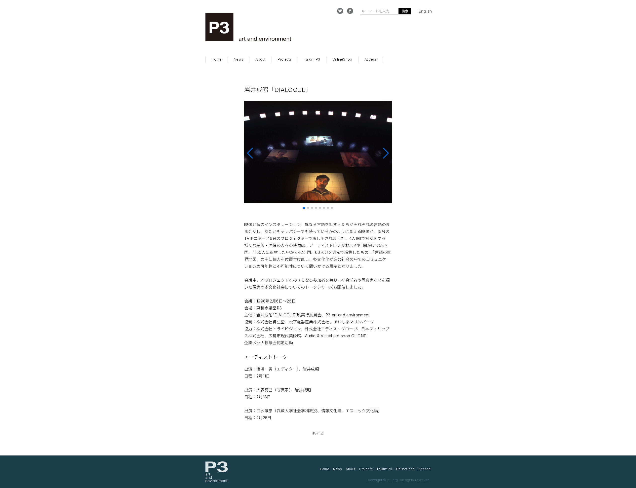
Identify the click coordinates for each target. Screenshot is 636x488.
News (238, 59)
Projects (285, 59)
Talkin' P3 (312, 59)
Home (217, 59)
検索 (404, 11)
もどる (318, 433)
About (260, 59)
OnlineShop (342, 59)
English (425, 11)
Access (370, 59)
